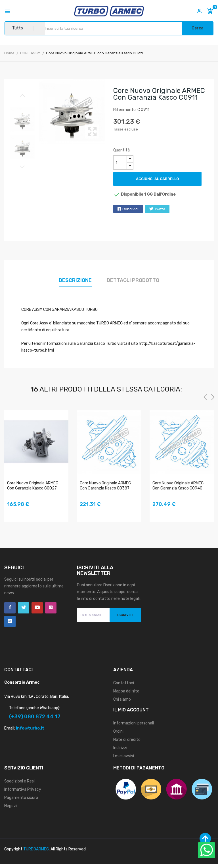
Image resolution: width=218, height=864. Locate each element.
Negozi (10, 805)
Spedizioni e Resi (19, 781)
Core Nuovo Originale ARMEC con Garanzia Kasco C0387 (105, 486)
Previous (22, 96)
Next (22, 167)
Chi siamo (122, 699)
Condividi (130, 209)
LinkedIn (10, 621)
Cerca (198, 28)
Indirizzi (120, 747)
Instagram (50, 607)
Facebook (10, 607)
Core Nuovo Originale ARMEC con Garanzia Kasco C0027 (32, 486)
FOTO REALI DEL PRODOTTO (11, 512)
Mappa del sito (126, 691)
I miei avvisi (123, 756)
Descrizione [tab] (75, 280)
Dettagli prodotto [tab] (133, 280)
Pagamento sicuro (21, 797)
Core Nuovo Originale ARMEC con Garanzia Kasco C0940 (178, 486)
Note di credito (127, 739)
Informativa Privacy (22, 789)
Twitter (23, 607)
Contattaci (123, 683)
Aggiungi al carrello (157, 179)
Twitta (160, 209)
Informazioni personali (133, 723)
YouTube (37, 607)
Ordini (118, 731)
